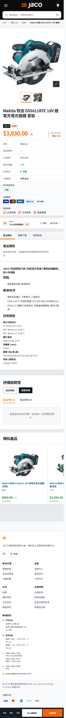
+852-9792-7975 (13, 659)
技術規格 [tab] (37, 235)
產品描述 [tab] (7, 235)
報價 (11, 713)
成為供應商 (7, 573)
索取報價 (6, 568)
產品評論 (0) (9, 399)
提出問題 (10, 390)
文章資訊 (6, 602)
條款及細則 (39, 597)
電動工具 (14, 22)
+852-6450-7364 (14, 654)
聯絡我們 (6, 607)
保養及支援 (39, 607)
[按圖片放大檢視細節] (56, 84)
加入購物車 (32, 713)
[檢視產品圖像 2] (38, 97)
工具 (4, 22)
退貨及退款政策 (42, 602)
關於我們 (6, 597)
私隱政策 (38, 592)
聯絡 (4, 713)
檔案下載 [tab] (22, 235)
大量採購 (6, 578)
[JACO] (31, 5)
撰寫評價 (25, 390)
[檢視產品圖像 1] (26, 97)
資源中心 (38, 568)
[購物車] (57, 5)
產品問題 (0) (26, 399)
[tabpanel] (32, 304)
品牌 (4, 592)
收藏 (17, 713)
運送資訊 (38, 573)
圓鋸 (24, 22)
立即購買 (52, 713)
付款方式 (38, 578)
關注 (45, 223)
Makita (23, 143)
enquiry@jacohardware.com (18, 673)
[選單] (5, 5)
